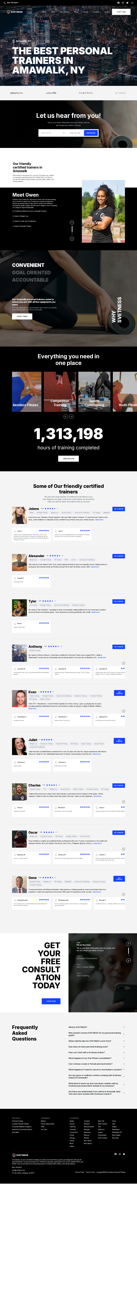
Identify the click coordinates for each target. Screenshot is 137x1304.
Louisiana (87, 1121)
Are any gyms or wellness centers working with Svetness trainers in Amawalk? (94, 1076)
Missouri (86, 1135)
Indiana (72, 1146)
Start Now (51, 1001)
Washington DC (117, 1132)
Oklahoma (101, 1129)
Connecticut (74, 1132)
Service (85, 12)
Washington (116, 1129)
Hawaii (72, 1141)
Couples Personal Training (20, 1124)
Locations (96, 12)
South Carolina (102, 1138)
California (73, 1127)
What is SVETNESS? (77, 1027)
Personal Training (17, 1121)
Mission (43, 1121)
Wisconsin (115, 1138)
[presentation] (65, 417)
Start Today (121, 12)
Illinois (71, 1143)
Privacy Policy (79, 1172)
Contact (107, 12)
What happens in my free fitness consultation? (89, 1058)
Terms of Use (90, 1172)
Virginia (114, 1127)
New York (101, 1121)
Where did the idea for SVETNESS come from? (89, 1041)
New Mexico (88, 1143)
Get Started (91, 133)
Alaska (72, 1121)
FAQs (42, 1127)
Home (44, 12)
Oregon (100, 1132)
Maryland (87, 1124)
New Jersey (88, 1141)
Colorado (73, 1129)
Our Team (44, 1129)
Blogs (76, 12)
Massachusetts (89, 1127)
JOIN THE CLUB (68, 459)
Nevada (86, 1138)
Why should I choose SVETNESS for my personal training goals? (94, 1034)
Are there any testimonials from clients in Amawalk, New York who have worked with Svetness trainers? (94, 1092)
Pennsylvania (102, 1135)
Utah (113, 1124)
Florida (72, 1135)
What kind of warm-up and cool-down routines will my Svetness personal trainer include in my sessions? (93, 1084)
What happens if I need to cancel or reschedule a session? (95, 1069)
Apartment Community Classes (22, 1129)
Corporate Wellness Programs (21, 1127)
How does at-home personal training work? (88, 1047)
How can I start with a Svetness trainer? (86, 1052)
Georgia (72, 1138)
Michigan (87, 1129)
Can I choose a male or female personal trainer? (90, 1064)
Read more (99, 520)
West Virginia (116, 1135)
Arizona (72, 1124)
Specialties (15, 1132)
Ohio (99, 1127)
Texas (114, 1121)
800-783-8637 (12, 3)
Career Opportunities (47, 1124)
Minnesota (87, 1132)
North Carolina (102, 1124)
